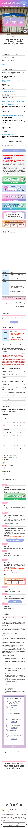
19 (4, 422)
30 (17, 425)
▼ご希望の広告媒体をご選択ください (11, 368)
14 (20, 442)
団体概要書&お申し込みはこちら (15, 540)
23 (17, 422)
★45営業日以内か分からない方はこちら (11, 64)
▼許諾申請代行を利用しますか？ (10, 375)
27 (7, 425)
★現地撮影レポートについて (8, 91)
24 (20, 422)
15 (24, 442)
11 (10, 442)
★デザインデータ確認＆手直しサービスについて (13, 115)
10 (7, 442)
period (13, 57)
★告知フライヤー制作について (9, 125)
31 (20, 425)
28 (10, 425)
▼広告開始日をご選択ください (9, 396)
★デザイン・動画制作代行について (10, 104)
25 (24, 422)
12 (14, 442)
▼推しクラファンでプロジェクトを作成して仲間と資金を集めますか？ (14, 388)
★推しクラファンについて (8, 134)
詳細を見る (14, 322)
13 (17, 442)
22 (14, 422)
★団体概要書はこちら (8, 158)
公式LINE (6, 74)
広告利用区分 (13, 50)
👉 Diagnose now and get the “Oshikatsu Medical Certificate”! (14, 824)
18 (10, 445)
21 (10, 422)
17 (7, 445)
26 (4, 425)
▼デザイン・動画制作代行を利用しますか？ (13, 381)
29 (14, 425)
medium (6, 57)
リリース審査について (15, 601)
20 (7, 422)
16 (4, 445)
